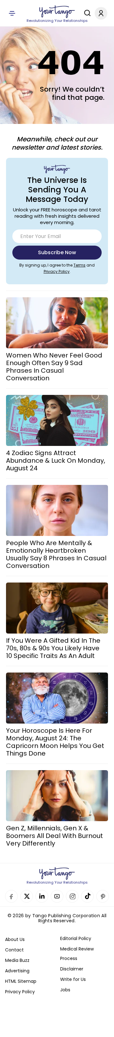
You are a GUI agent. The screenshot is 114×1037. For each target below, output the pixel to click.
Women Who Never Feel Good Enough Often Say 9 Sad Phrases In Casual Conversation (54, 366)
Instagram (72, 896)
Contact (14, 950)
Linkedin (41, 896)
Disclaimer (71, 969)
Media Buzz (17, 960)
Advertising (17, 971)
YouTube (57, 896)
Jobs (65, 990)
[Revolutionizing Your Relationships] (57, 11)
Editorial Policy (75, 938)
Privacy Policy (57, 271)
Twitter (26, 896)
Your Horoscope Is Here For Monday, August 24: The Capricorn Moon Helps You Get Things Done (55, 742)
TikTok (87, 896)
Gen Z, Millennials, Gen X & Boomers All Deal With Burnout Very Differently (54, 835)
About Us (15, 939)
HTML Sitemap (20, 981)
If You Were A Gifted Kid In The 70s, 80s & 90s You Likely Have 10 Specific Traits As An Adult (53, 648)
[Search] (85, 13)
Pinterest (102, 896)
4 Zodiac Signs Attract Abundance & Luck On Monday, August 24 (55, 460)
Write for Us (73, 979)
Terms (79, 265)
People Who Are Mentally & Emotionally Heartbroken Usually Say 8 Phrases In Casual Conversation (56, 554)
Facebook (11, 896)
